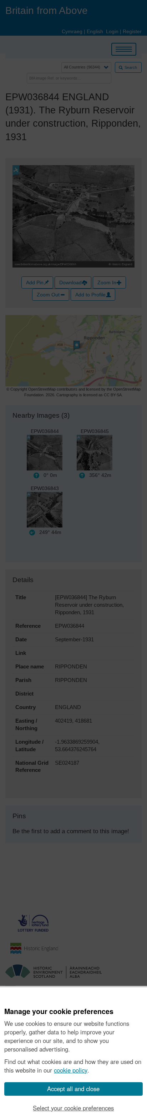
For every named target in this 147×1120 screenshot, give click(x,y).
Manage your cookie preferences (58, 1011)
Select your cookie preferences (73, 1108)
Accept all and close (73, 1088)
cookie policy (70, 1070)
